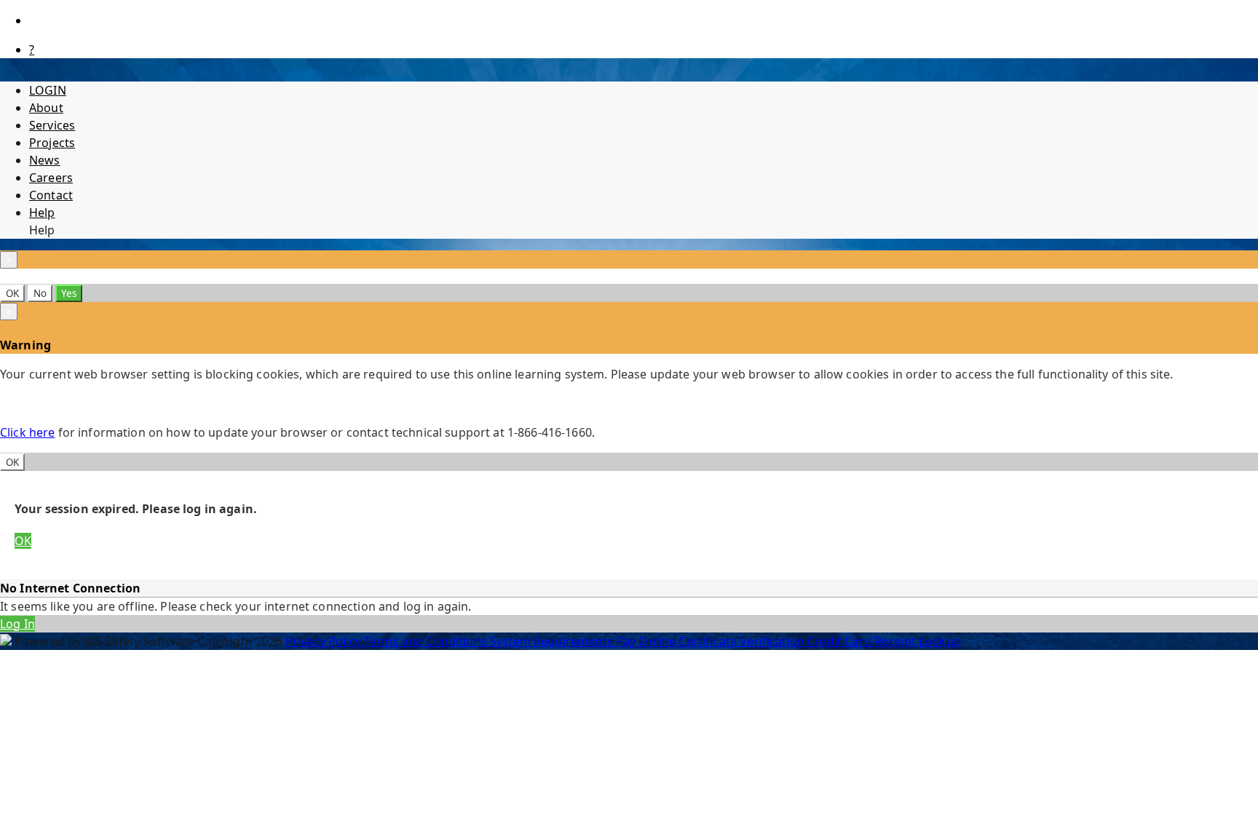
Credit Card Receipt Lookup (884, 641)
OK (12, 293)
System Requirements (553, 641)
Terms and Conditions (427, 641)
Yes (68, 293)
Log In (17, 624)
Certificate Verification (743, 641)
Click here (27, 432)
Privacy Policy (324, 641)
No (40, 293)
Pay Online (647, 641)
